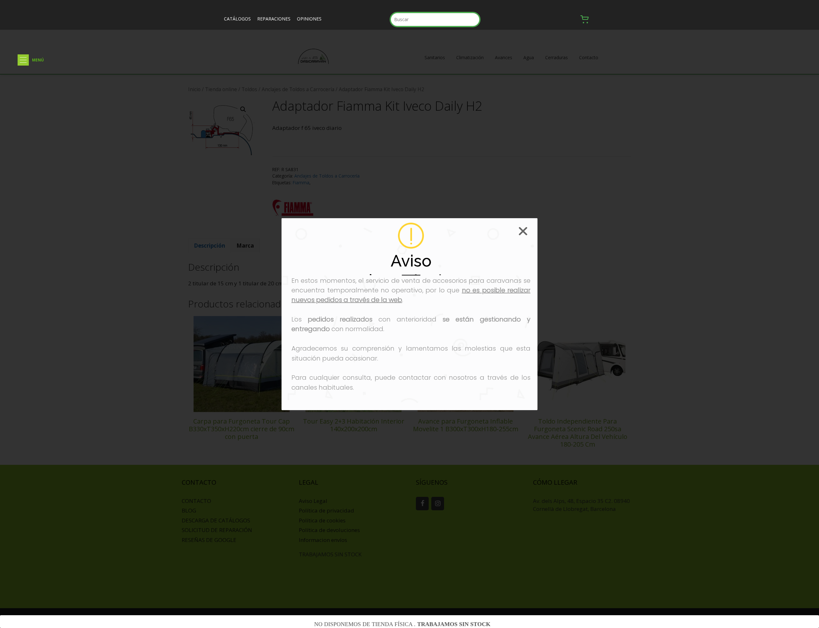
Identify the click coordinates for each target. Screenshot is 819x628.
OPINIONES (309, 19)
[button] (23, 60)
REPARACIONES (273, 19)
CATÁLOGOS (237, 19)
